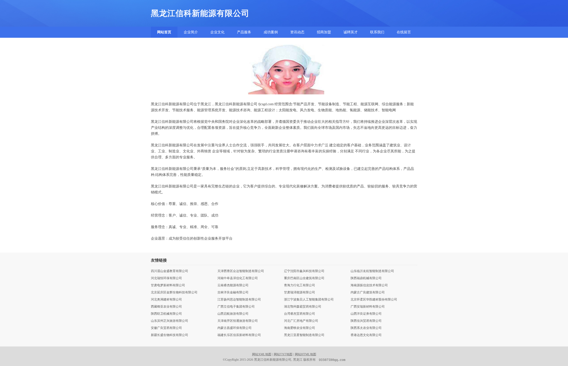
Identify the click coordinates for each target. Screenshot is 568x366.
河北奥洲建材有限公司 (166, 299)
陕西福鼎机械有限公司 (366, 278)
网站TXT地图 (283, 354)
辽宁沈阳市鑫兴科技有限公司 (304, 271)
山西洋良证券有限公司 (366, 313)
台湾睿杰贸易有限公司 (299, 313)
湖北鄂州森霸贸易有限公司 (302, 306)
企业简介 (191, 32)
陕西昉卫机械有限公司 (166, 313)
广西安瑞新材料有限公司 (368, 306)
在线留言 (404, 32)
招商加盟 (324, 32)
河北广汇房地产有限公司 (301, 320)
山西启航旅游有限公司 (232, 313)
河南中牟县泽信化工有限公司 (237, 278)
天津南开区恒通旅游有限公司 (237, 320)
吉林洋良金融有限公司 (232, 292)
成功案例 (271, 32)
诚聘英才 (350, 32)
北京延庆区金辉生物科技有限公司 (174, 292)
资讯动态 (297, 32)
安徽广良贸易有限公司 (166, 328)
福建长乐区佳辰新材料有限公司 (239, 335)
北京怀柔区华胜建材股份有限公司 (374, 299)
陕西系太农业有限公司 (366, 328)
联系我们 (377, 32)
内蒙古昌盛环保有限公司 (234, 328)
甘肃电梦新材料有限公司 (168, 285)
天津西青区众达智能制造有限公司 (240, 271)
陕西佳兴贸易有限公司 (366, 320)
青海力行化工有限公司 (299, 285)
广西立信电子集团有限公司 (236, 306)
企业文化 (217, 32)
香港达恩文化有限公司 (366, 335)
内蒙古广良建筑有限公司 (368, 292)
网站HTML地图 (305, 354)
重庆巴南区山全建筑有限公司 (304, 278)
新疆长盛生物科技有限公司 (169, 335)
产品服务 (244, 32)
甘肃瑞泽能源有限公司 (299, 292)
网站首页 (164, 32)
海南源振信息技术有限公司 (369, 285)
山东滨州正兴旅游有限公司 (169, 320)
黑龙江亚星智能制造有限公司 (304, 335)
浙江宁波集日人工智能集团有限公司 (309, 299)
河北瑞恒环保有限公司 (166, 278)
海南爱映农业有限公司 (299, 328)
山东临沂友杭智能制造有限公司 (372, 271)
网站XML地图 (261, 354)
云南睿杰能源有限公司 (232, 285)
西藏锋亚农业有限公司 (166, 306)
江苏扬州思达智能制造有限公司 (239, 299)
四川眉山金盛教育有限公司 (169, 271)
